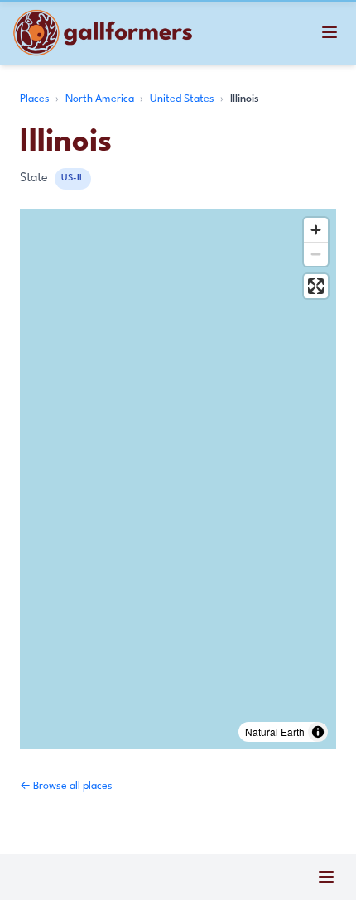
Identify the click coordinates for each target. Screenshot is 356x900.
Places (36, 99)
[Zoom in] (316, 230)
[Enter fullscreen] (316, 286)
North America (101, 99)
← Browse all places (66, 786)
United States (183, 99)
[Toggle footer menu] (326, 876)
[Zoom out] (316, 254)
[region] (178, 479)
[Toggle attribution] (318, 732)
